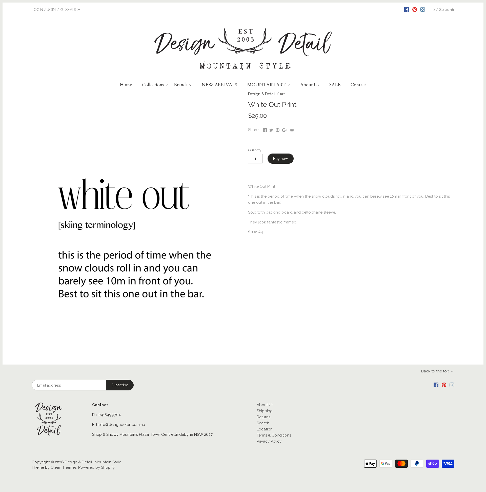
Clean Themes (63, 467)
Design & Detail (261, 94)
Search (263, 423)
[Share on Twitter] (271, 129)
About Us (265, 405)
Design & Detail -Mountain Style (93, 462)
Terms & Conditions (274, 435)
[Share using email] (292, 129)
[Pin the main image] (277, 129)
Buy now (280, 159)
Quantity (254, 150)
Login (37, 9)
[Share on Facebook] (265, 129)
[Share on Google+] (285, 129)
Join (51, 9)
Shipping (265, 411)
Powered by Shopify (96, 467)
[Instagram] (422, 9)
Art (282, 94)
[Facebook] (406, 9)
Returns (263, 417)
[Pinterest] (414, 9)
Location (265, 429)
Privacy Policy (269, 441)
